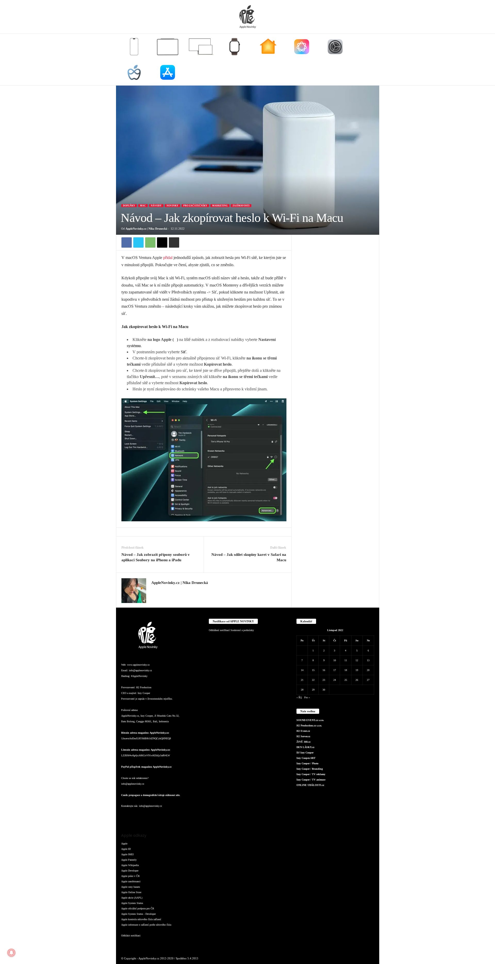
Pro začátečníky (195, 205)
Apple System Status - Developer (138, 913)
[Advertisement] (335, 312)
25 (345, 679)
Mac (143, 205)
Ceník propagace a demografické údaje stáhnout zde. (150, 795)
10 (334, 660)
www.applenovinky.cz (138, 664)
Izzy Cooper (144, 693)
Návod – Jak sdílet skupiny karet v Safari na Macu (248, 557)
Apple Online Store (131, 892)
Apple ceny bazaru (130, 886)
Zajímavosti (241, 205)
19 (357, 670)
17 (334, 670)
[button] (371, 59)
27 (368, 679)
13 (368, 660)
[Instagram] (154, 590)
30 (324, 689)
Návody (156, 205)
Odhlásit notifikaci (131, 935)
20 (368, 670)
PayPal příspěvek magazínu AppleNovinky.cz (146, 766)
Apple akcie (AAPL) (131, 897)
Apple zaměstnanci (131, 881)
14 (302, 670)
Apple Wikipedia (130, 865)
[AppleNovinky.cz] (247, 16)
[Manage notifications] (11, 953)
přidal (167, 257)
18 (345, 670)
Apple (124, 843)
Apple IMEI (127, 854)
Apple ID (126, 849)
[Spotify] (167, 816)
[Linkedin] (147, 816)
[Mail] (157, 816)
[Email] (162, 242)
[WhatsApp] (150, 242)
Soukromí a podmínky (242, 630)
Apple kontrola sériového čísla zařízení (141, 919)
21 (302, 679)
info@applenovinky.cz (140, 670)
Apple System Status (132, 903)
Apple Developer (129, 870)
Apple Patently (129, 859)
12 (357, 660)
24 (334, 679)
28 (302, 689)
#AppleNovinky (139, 676)
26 (357, 679)
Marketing (220, 205)
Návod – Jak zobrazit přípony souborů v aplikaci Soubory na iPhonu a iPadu (155, 557)
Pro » (307, 697)
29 (313, 689)
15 (313, 670)
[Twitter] (138, 242)
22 (313, 679)
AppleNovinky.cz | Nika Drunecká (146, 228)
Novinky (172, 205)
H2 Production (143, 687)
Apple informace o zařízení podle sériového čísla (146, 924)
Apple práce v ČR (130, 876)
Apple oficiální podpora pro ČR (137, 908)
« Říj (299, 697)
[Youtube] (188, 816)
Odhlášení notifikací (219, 630)
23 (324, 679)
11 (345, 660)
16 (324, 670)
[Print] (174, 242)
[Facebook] (126, 242)
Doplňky (129, 205)
